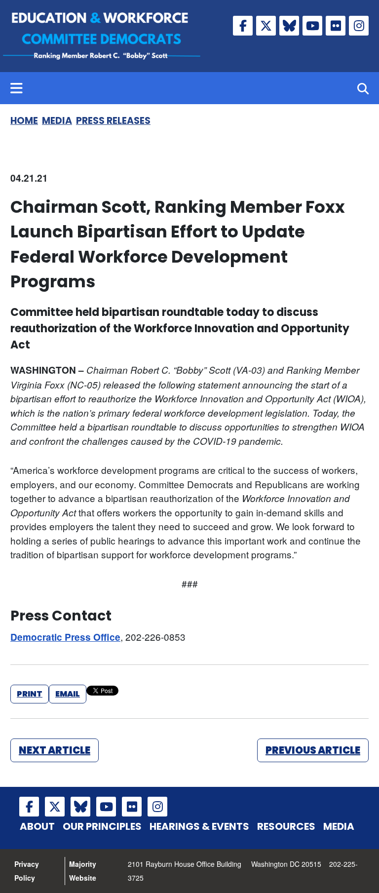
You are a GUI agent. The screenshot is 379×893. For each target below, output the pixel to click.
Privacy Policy (26, 871)
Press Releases (113, 120)
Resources (286, 826)
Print (29, 693)
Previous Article (312, 750)
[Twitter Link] (266, 26)
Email (67, 693)
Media (57, 120)
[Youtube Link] (312, 26)
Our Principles (102, 826)
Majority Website (82, 871)
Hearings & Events (199, 826)
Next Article (54, 750)
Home (24, 120)
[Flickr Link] (335, 26)
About (37, 826)
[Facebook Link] (243, 26)
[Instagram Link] (359, 26)
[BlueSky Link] (289, 26)
